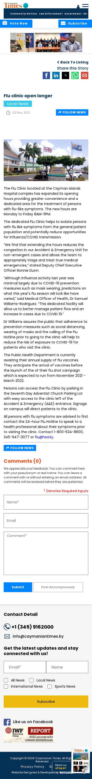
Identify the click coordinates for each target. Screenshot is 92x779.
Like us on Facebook (33, 722)
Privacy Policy (32, 767)
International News (27, 686)
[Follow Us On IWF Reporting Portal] (46, 735)
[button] (23, 42)
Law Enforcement (51, 13)
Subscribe (46, 701)
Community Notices (23, 13)
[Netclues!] (66, 772)
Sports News (65, 686)
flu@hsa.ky (44, 437)
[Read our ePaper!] (81, 773)
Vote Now (18, 23)
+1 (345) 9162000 (32, 626)
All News (18, 680)
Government (73, 13)
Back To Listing (74, 62)
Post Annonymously (58, 587)
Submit (18, 587)
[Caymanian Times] (16, 5)
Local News (46, 680)
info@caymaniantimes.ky (38, 636)
